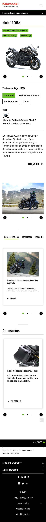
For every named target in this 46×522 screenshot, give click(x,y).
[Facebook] (23, 484)
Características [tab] (11, 236)
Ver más (13, 298)
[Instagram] (19, 484)
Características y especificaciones (15, 13)
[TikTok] (27, 484)
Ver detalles (16, 401)
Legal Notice (23, 503)
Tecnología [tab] (27, 236)
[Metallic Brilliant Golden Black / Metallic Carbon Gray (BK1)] (6, 115)
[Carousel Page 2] (27, 76)
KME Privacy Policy (23, 498)
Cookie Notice (23, 509)
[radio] (8, 95)
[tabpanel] (23, 289)
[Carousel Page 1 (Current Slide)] (23, 76)
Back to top (42, 420)
